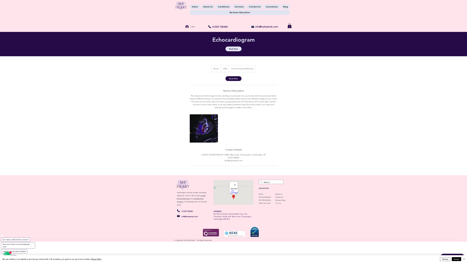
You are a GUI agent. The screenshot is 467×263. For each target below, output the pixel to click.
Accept (456, 259)
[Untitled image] (204, 128)
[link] (233, 49)
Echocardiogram (265, 197)
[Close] (464, 259)
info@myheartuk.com (266, 26)
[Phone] (209, 26)
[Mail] (252, 26)
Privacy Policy (96, 259)
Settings (445, 259)
